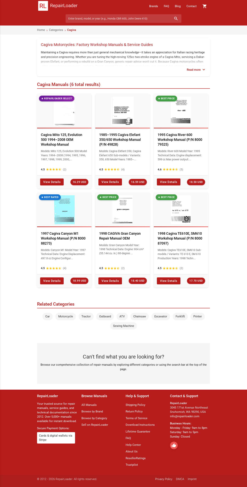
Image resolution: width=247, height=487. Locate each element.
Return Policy (134, 411)
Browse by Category (94, 418)
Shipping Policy (135, 405)
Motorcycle (65, 316)
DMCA (180, 479)
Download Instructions (140, 425)
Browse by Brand (92, 411)
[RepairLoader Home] (58, 6)
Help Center (133, 445)
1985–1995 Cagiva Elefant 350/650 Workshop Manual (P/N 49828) (120, 139)
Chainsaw (139, 316)
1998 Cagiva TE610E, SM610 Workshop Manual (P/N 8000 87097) (180, 238)
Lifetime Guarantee (138, 431)
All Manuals (89, 405)
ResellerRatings (136, 458)
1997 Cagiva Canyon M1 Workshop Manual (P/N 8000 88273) (63, 238)
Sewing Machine (123, 326)
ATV (122, 316)
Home (41, 30)
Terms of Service (136, 418)
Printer (197, 316)
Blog (178, 6)
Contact (191, 6)
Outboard (105, 316)
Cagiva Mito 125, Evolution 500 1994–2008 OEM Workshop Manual (61, 139)
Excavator (160, 316)
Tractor (86, 316)
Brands (153, 6)
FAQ (166, 6)
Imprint (192, 479)
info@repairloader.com (184, 416)
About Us (132, 451)
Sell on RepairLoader (94, 425)
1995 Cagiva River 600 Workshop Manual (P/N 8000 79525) (180, 139)
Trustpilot (132, 465)
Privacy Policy (163, 479)
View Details (52, 182)
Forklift (180, 316)
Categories (56, 30)
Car (47, 316)
